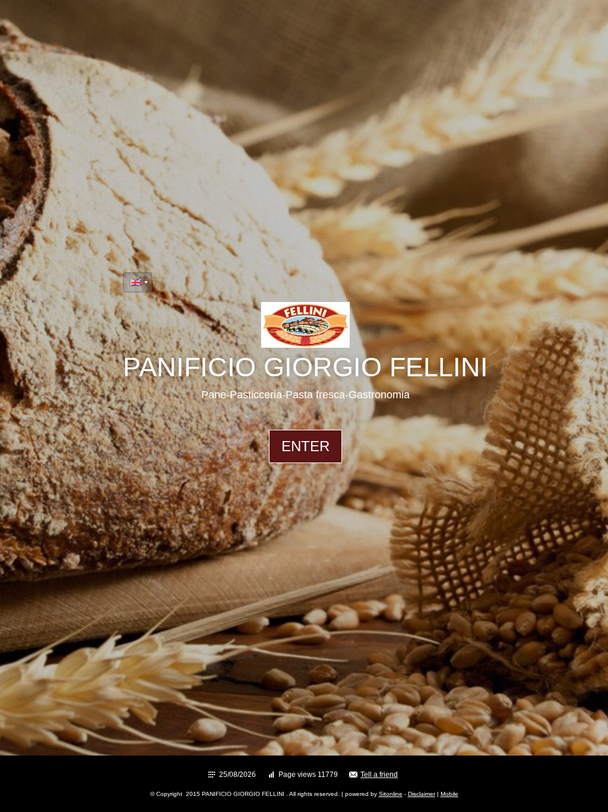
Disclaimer (421, 794)
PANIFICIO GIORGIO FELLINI (305, 367)
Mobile (449, 794)
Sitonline (391, 794)
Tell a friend (379, 774)
